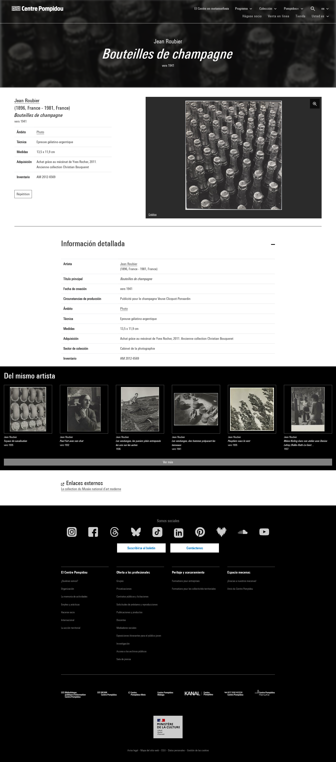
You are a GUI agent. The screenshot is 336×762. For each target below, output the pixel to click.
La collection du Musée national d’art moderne (91, 489)
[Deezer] (221, 533)
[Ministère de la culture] (168, 727)
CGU (163, 750)
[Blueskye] (136, 533)
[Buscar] (312, 9)
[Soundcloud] (243, 533)
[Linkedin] (178, 533)
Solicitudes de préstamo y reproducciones (137, 604)
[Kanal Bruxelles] (202, 696)
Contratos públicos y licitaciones (132, 596)
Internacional (67, 620)
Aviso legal (133, 750)
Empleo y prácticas (70, 604)
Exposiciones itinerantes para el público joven (138, 635)
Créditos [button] (153, 214)
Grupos (119, 580)
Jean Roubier (26, 100)
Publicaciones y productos (129, 612)
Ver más (168, 462)
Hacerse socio (68, 612)
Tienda (302, 16)
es (323, 8)
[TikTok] (157, 533)
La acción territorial (70, 627)
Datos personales (176, 750)
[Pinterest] (200, 533)
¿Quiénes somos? (69, 580)
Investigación (123, 643)
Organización (67, 588)
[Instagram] (71, 533)
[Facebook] (93, 533)
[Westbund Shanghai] (237, 696)
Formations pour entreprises (186, 580)
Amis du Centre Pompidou (240, 588)
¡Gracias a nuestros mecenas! (241, 580)
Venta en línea (278, 16)
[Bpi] (76, 696)
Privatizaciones (123, 588)
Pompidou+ (292, 8)
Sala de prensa (123, 659)
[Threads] (114, 533)
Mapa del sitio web (149, 750)
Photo (40, 132)
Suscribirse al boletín (141, 548)
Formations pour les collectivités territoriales (194, 588)
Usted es (318, 16)
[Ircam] (109, 696)
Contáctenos (194, 548)
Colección (266, 8)
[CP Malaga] (168, 696)
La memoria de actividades (74, 596)
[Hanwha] (265, 696)
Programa (241, 8)
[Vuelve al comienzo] (327, 753)
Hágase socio (253, 16)
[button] (168, 244)
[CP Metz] (139, 696)
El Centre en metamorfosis (213, 8)
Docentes (121, 620)
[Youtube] (264, 533)
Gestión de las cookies (198, 750)
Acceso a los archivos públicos (131, 651)
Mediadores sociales (126, 627)
